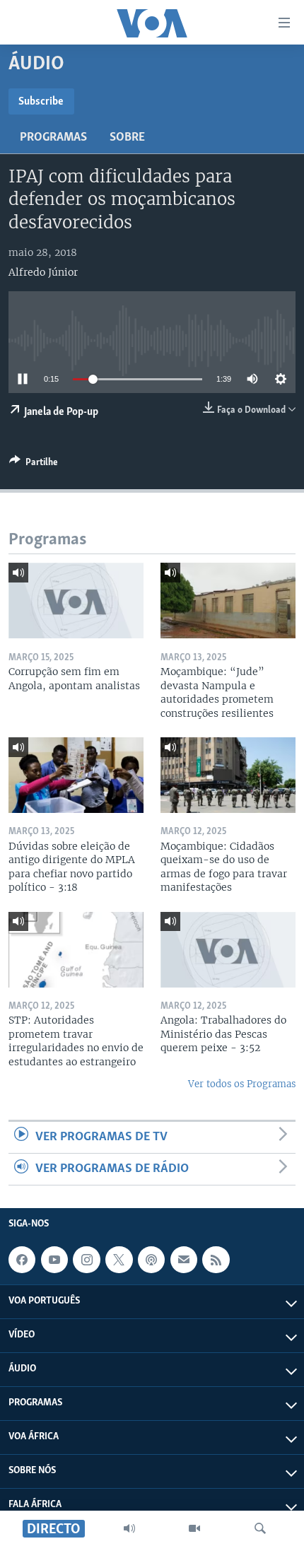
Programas (53, 137)
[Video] (194, 1528)
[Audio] (129, 1528)
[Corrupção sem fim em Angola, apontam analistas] (76, 600)
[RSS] (215, 1259)
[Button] (33, 464)
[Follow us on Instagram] (86, 1259)
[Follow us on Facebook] (21, 1259)
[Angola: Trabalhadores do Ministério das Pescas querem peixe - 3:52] (228, 950)
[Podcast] (151, 1259)
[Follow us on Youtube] (54, 1259)
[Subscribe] (183, 1259)
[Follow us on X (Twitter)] (118, 1259)
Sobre (127, 137)
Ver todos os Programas (242, 1084)
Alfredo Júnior (43, 272)
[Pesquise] (260, 1528)
